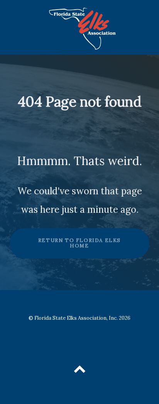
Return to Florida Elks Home (79, 243)
